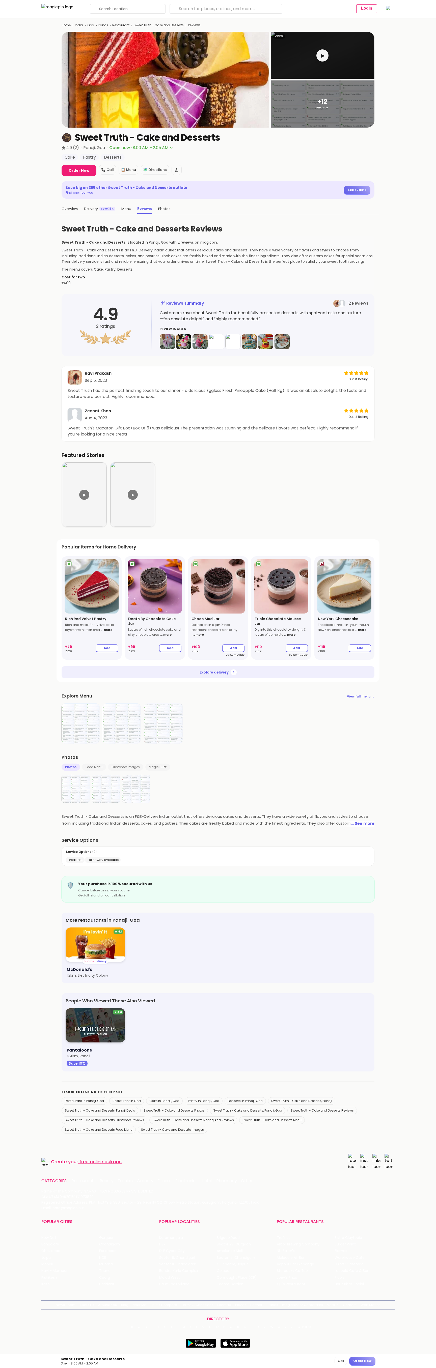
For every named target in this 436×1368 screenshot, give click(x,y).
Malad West (169, 1277)
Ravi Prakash (98, 373)
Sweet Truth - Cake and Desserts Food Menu (98, 1129)
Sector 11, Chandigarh (177, 1264)
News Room (65, 1304)
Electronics (186, 1180)
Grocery (145, 1180)
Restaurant (120, 25)
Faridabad (108, 1250)
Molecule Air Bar (291, 1257)
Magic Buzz (158, 767)
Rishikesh (49, 1277)
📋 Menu (128, 169)
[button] (322, 55)
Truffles (283, 1237)
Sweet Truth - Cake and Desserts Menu (272, 1120)
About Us (86, 1304)
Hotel (207, 1180)
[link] (92, 608)
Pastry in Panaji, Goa (203, 1101)
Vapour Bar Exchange (295, 1264)
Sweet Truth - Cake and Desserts (159, 25)
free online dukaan (100, 1161)
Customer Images (126, 767)
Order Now (79, 170)
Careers (350, 1304)
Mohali (47, 1264)
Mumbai (106, 1264)
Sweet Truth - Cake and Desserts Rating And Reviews (193, 1120)
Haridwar (106, 1284)
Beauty (107, 1180)
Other (247, 1180)
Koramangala (171, 1237)
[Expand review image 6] (249, 341)
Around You (107, 1304)
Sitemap (224, 1304)
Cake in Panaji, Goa (164, 1101)
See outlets (357, 190)
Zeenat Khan (98, 411)
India (79, 25)
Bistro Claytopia (348, 1237)
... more (106, 630)
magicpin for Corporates (302, 1304)
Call (341, 1361)
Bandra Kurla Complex (178, 1270)
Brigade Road (228, 1237)
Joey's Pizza (287, 1277)
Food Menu (94, 767)
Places (240, 1304)
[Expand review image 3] (200, 341)
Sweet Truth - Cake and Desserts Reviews (322, 1110)
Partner (256, 1304)
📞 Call (107, 169)
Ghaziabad (50, 1250)
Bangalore (50, 1244)
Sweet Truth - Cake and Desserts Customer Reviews (104, 1120)
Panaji (103, 25)
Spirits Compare (163, 1304)
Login (366, 8)
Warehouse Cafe (350, 1257)
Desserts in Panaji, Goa (245, 1101)
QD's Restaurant (291, 1284)
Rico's (339, 1277)
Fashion (125, 1180)
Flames (341, 1250)
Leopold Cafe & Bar (351, 1270)
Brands (272, 1304)
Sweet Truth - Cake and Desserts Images (172, 1129)
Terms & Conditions (197, 1304)
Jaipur (46, 1257)
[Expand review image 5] (232, 341)
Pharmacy (226, 1180)
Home (66, 25)
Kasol (45, 1284)
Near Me (139, 1304)
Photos (70, 767)
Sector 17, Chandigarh (236, 1257)
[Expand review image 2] (183, 341)
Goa (90, 25)
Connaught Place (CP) (237, 1277)
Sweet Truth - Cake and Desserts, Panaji (301, 1101)
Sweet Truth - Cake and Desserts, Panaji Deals (100, 1110)
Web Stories (370, 1304)
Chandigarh (109, 1244)
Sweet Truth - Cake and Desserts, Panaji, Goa (247, 1110)
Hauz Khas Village (174, 1284)
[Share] (177, 170)
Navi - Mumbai (54, 1270)
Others (304, 1327)
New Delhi (49, 1237)
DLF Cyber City (172, 1250)
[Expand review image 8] (282, 341)
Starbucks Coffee (292, 1270)
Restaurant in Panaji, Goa (84, 1101)
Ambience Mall (230, 1250)
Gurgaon (107, 1237)
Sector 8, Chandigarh (178, 1257)
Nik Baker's (286, 1250)
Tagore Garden (230, 1284)
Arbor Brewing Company (298, 1244)
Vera (331, 1304)
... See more (362, 823)
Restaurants (83, 1180)
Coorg (104, 1277)
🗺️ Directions (155, 169)
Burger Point (345, 1244)
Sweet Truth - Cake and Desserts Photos (174, 1110)
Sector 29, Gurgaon (234, 1244)
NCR (102, 1257)
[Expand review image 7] (265, 341)
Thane (105, 1270)
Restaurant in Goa (127, 1101)
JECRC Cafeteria (349, 1264)
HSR (162, 1244)
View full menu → (360, 696)
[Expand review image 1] (167, 341)
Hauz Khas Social (349, 1284)
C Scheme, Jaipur (232, 1264)
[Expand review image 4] (216, 341)
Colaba (223, 1270)
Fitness (164, 1180)
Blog (124, 1304)
